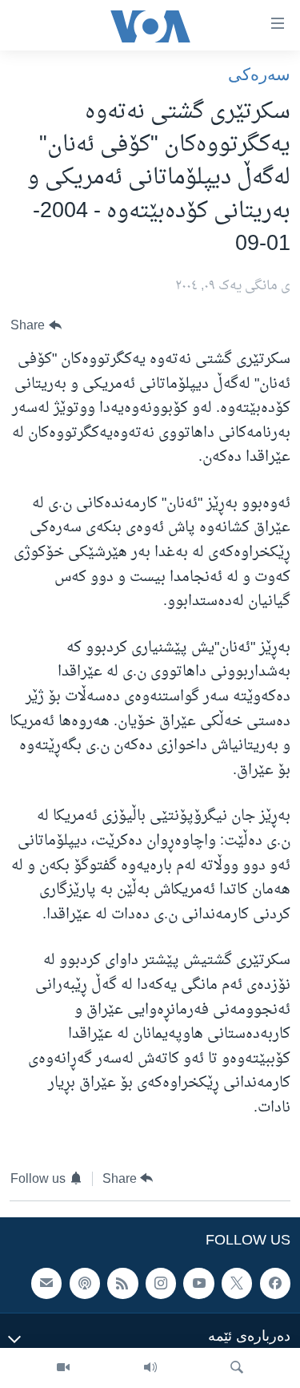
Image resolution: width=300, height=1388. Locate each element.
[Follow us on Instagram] (161, 1283)
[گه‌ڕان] (237, 1368)
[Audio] (150, 1368)
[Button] (36, 325)
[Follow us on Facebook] (275, 1283)
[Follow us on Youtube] (198, 1283)
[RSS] (122, 1283)
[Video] (63, 1368)
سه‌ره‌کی (259, 74)
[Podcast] (85, 1283)
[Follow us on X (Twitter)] (237, 1283)
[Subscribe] (46, 1283)
